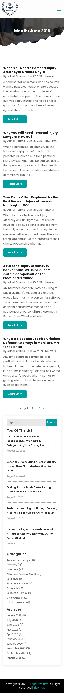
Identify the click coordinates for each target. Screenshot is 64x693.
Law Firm (51, 141)
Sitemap (39, 688)
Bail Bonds (12, 579)
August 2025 (14, 658)
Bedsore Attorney (17, 593)
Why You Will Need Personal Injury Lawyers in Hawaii (30, 134)
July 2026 (12, 620)
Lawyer (49, 76)
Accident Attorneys (18, 560)
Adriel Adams (16, 76)
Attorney (12, 565)
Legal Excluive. (39, 684)
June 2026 (13, 625)
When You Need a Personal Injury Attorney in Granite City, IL (29, 70)
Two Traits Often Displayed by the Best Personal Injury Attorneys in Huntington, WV (30, 201)
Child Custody (15, 597)
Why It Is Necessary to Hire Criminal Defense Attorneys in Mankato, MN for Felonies (31, 342)
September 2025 (16, 653)
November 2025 (16, 648)
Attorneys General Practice (23, 574)
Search (51, 422)
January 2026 (15, 643)
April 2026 (12, 634)
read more (15, 119)
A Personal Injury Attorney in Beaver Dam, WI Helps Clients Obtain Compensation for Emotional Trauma (27, 272)
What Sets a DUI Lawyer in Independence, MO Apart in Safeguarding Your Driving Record (28, 441)
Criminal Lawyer (16, 602)
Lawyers (50, 351)
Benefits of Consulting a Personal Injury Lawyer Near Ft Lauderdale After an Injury (31, 466)
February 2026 (15, 639)
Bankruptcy (13, 588)
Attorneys (12, 569)
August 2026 (14, 615)
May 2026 (12, 629)
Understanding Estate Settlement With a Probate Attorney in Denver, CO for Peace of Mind (31, 534)
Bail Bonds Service (17, 583)
